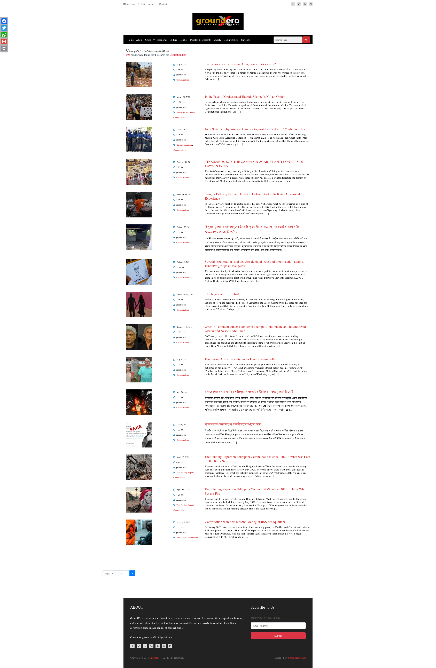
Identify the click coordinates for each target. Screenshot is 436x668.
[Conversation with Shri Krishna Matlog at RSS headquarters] (139, 531)
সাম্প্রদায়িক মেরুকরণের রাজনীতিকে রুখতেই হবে (233, 424)
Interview (180, 537)
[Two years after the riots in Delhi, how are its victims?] (139, 74)
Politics (183, 39)
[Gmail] (4, 41)
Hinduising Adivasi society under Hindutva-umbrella (240, 359)
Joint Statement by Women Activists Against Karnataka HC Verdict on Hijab (256, 129)
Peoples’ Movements (200, 39)
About (151, 3)
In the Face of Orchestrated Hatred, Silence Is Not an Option (245, 96)
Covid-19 (150, 39)
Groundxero (156, 657)
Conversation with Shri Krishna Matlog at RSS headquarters (245, 522)
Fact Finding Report (185, 472)
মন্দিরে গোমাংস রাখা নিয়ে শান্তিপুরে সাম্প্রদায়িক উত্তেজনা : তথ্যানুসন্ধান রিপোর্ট (249, 392)
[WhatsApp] (4, 34)
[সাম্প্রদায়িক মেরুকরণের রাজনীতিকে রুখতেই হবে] (139, 434)
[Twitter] (4, 28)
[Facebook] (4, 21)
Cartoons (245, 39)
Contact (163, 3)
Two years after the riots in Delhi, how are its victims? (240, 64)
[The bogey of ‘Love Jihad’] (139, 304)
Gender (179, 144)
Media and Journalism (185, 112)
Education (188, 144)
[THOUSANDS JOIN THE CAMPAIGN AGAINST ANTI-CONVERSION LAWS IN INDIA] (139, 171)
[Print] (4, 48)
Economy (162, 39)
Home (131, 39)
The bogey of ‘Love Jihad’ (222, 294)
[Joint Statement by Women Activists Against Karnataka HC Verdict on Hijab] (139, 139)
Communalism (231, 39)
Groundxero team (297, 657)
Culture (173, 39)
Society (217, 39)
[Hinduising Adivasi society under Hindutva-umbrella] (139, 369)
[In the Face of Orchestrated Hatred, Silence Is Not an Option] (139, 106)
